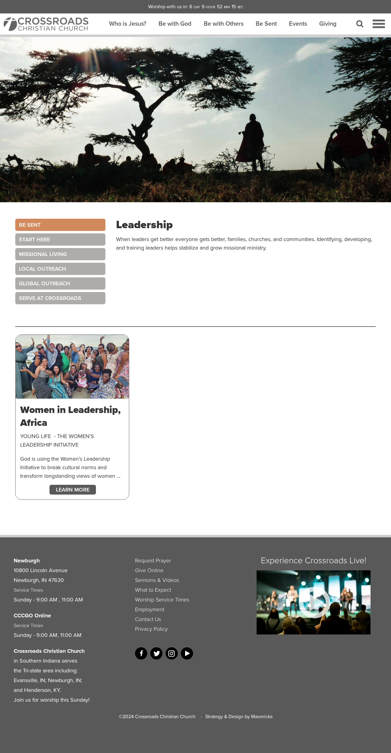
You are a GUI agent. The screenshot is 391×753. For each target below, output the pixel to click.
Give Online (149, 570)
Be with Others (223, 23)
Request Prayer (153, 561)
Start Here (34, 239)
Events (298, 23)
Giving (328, 23)
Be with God (175, 23)
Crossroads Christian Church (165, 716)
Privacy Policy (151, 629)
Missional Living (43, 254)
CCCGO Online (32, 616)
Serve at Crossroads (50, 298)
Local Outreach (42, 269)
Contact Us (148, 619)
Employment (149, 609)
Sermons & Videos (157, 580)
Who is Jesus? (127, 23)
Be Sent (266, 23)
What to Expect (153, 590)
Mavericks (261, 716)
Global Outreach (44, 283)
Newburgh (27, 561)
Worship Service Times (162, 600)
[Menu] (379, 24)
